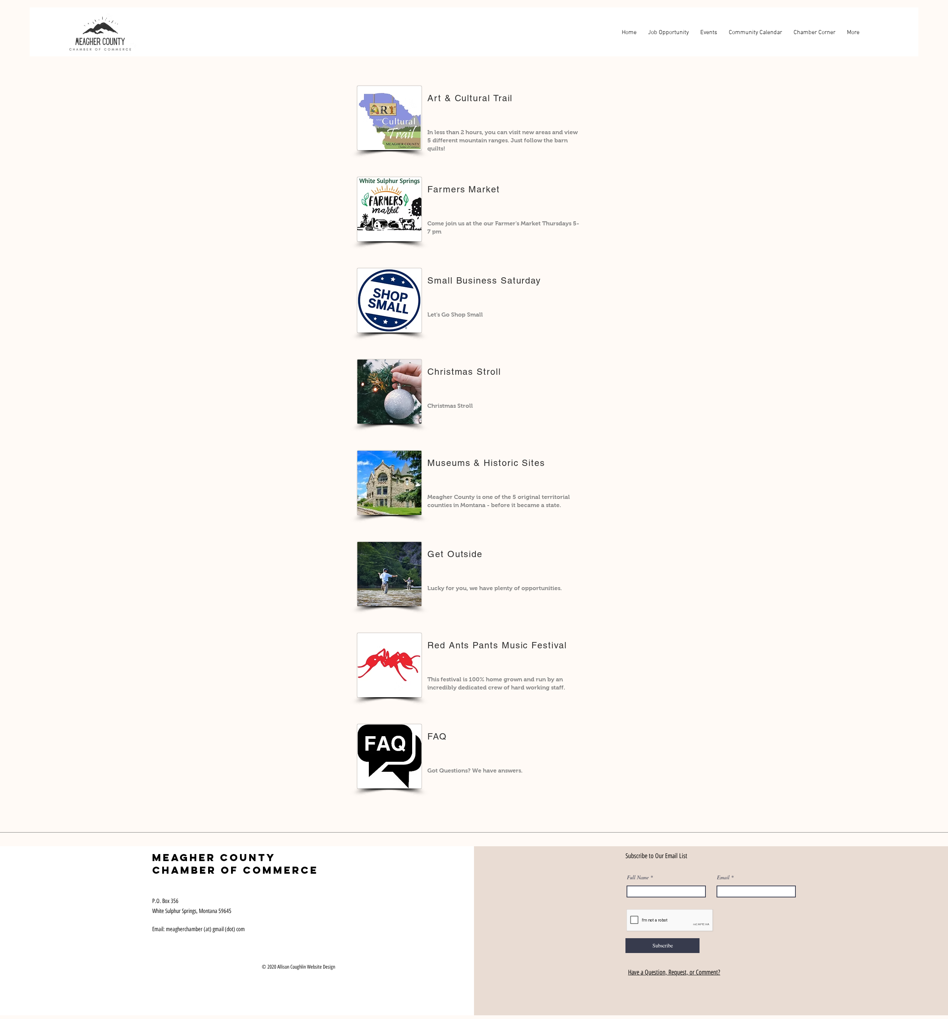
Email (723, 877)
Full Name (638, 877)
